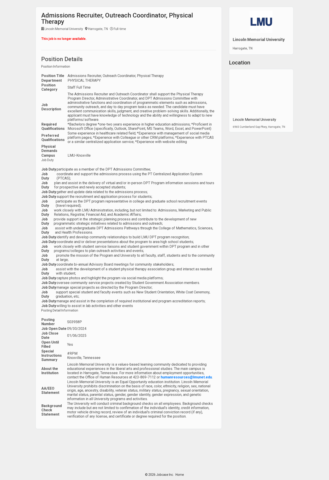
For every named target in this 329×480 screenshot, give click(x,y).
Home (179, 474)
